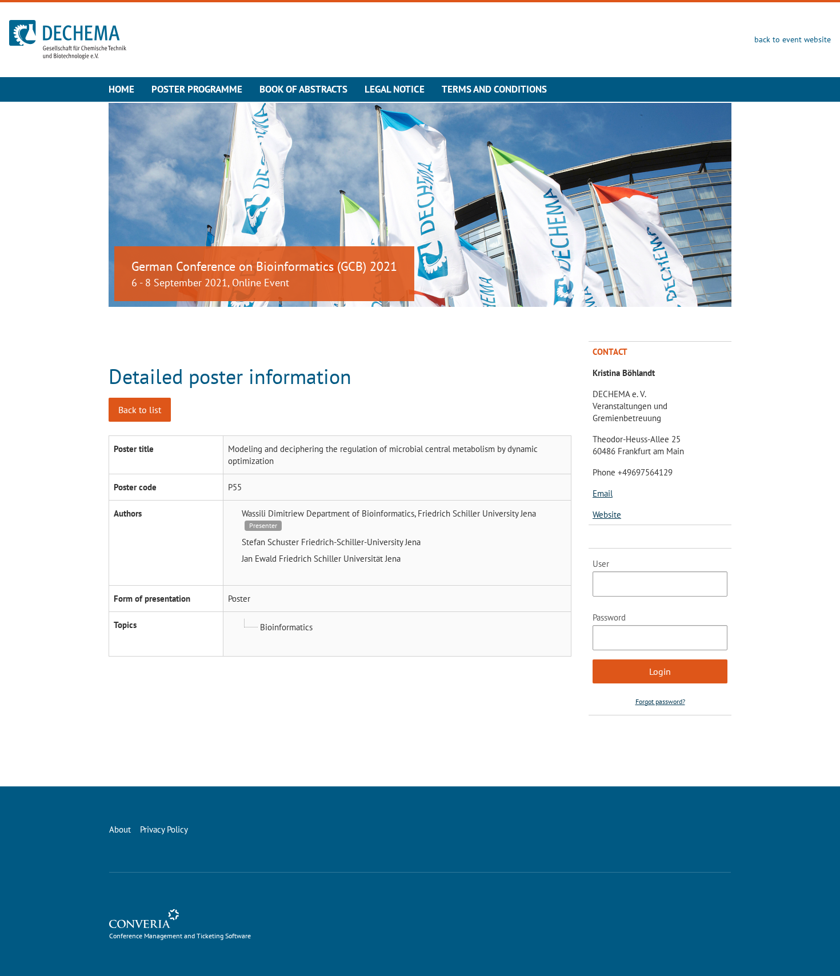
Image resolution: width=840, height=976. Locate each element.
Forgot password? (660, 701)
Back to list (139, 409)
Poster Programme (196, 89)
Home (121, 89)
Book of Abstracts (303, 89)
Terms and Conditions (494, 89)
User (601, 563)
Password (609, 617)
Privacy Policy (164, 829)
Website (607, 514)
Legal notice (395, 89)
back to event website (792, 39)
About (120, 829)
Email (603, 493)
